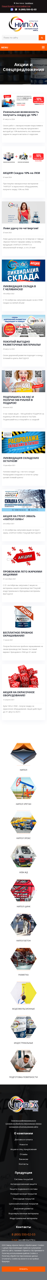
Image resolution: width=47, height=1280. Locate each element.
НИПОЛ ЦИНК (23, 906)
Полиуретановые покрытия (23, 1194)
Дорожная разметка (23, 1208)
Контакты (23, 1164)
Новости (23, 1144)
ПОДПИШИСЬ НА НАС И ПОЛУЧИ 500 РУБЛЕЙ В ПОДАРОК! (18, 400)
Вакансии (23, 1159)
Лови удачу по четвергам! (20, 228)
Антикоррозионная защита (23, 1184)
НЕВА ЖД (23, 872)
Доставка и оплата (24, 1139)
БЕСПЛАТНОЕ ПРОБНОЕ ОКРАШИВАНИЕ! (18, 634)
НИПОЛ (23, 770)
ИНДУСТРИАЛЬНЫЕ (23, 1043)
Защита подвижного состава (23, 1189)
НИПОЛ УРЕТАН (23, 804)
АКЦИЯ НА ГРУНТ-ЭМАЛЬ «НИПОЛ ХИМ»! (19, 518)
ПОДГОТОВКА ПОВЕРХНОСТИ (23, 1077)
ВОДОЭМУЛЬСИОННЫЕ (23, 1009)
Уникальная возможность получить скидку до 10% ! (21, 113)
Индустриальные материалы (23, 1218)
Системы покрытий (23, 1179)
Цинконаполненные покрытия (23, 1203)
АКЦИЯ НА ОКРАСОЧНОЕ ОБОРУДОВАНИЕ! (19, 694)
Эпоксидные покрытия (23, 1198)
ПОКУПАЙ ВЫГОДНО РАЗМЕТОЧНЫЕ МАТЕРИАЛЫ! (22, 343)
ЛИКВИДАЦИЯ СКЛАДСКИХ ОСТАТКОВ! (21, 460)
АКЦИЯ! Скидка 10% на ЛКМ (21, 172)
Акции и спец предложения (23, 1149)
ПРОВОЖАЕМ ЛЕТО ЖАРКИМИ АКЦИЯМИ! (22, 573)
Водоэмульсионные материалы (24, 1213)
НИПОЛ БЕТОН (23, 940)
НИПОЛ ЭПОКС (23, 838)
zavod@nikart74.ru (26, 1240)
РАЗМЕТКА (23, 974)
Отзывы (23, 1154)
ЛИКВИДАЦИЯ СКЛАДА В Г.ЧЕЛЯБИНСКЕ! (19, 288)
